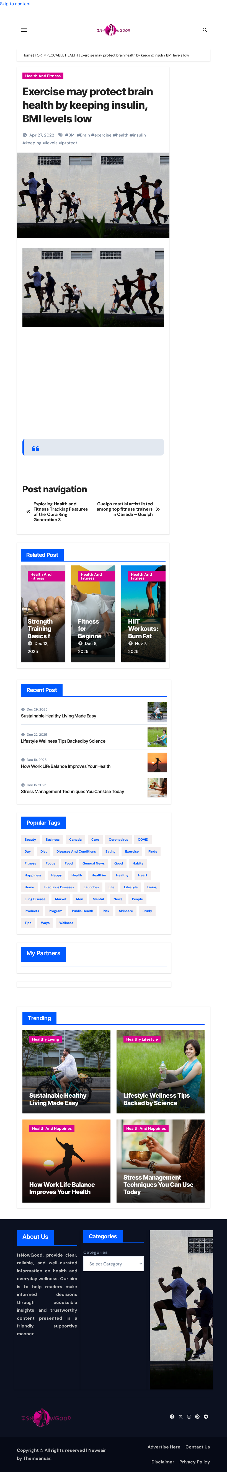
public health (82, 911)
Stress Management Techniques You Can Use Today (72, 791)
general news (93, 863)
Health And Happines (52, 1128)
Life (111, 887)
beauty (30, 839)
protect (69, 143)
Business (53, 839)
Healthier (99, 875)
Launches (91, 887)
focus (50, 863)
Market (60, 899)
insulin (139, 135)
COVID (143, 839)
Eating (110, 851)
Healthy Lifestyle (142, 1039)
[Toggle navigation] (24, 30)
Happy (56, 875)
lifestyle (131, 887)
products (32, 911)
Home (27, 55)
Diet (43, 851)
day (28, 851)
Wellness (66, 923)
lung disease (35, 899)
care (95, 839)
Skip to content (15, 4)
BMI (72, 135)
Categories (95, 1252)
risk (106, 911)
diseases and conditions (76, 851)
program (55, 911)
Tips (28, 923)
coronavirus (118, 839)
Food (69, 863)
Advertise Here (164, 1447)
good (118, 863)
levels (52, 143)
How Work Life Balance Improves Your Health (65, 766)
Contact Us (197, 1447)
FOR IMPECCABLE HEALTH (56, 55)
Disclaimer (162, 1462)
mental (98, 899)
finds (152, 851)
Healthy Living (45, 1039)
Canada (75, 839)
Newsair (97, 1450)
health (122, 135)
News (118, 899)
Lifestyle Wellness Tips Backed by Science (63, 741)
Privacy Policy (194, 1462)
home (29, 887)
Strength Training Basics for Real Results (42, 636)
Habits (138, 863)
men (79, 899)
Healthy (122, 875)
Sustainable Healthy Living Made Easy (58, 716)
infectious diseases (59, 887)
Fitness (30, 863)
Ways (45, 923)
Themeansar (36, 1458)
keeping (34, 143)
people (137, 899)
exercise (103, 135)
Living (152, 887)
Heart (142, 875)
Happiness (33, 875)
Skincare (126, 911)
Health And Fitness (43, 75)
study (147, 911)
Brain (85, 135)
